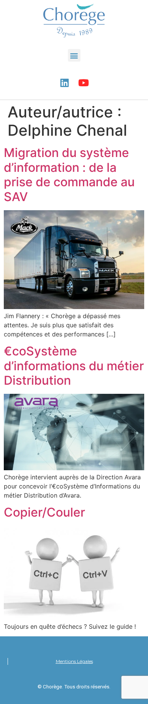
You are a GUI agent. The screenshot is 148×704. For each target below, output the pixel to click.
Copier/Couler (44, 512)
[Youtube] (83, 82)
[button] (74, 55)
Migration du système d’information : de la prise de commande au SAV (69, 174)
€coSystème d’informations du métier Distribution (74, 366)
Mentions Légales (74, 661)
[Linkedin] (64, 82)
